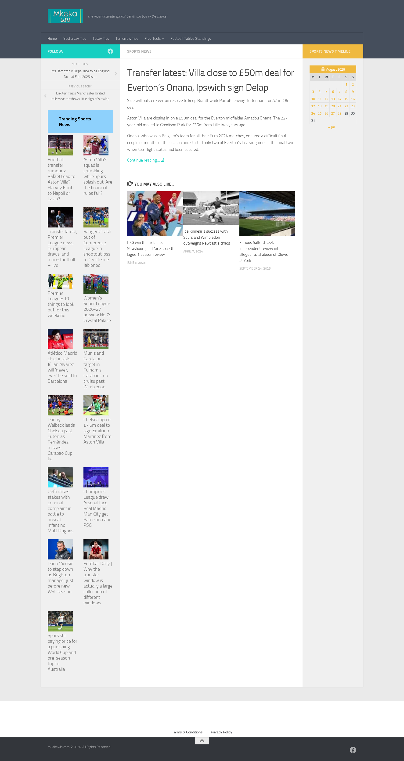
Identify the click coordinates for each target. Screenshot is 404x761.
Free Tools (153, 38)
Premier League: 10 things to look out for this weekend (61, 304)
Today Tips (101, 38)
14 (339, 99)
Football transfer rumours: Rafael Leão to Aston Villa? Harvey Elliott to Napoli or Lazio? (62, 179)
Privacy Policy (221, 732)
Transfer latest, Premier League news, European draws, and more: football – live (62, 248)
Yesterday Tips (74, 38)
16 (353, 99)
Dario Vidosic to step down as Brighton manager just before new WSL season (60, 577)
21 (339, 106)
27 (333, 113)
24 (313, 113)
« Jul (331, 127)
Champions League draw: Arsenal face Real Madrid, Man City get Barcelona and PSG (97, 508)
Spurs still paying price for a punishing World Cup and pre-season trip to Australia (62, 652)
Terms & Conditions (187, 732)
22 (346, 106)
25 (319, 113)
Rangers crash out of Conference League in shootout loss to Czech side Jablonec (97, 248)
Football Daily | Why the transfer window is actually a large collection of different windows (97, 583)
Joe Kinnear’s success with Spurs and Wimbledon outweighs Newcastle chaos (206, 237)
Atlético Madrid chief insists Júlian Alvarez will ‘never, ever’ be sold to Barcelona (62, 367)
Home (52, 38)
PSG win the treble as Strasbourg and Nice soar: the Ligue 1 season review (152, 248)
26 (326, 113)
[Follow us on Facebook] (110, 51)
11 (319, 99)
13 (333, 99)
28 (339, 113)
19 (326, 106)
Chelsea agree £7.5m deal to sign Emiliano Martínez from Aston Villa (97, 431)
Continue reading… (143, 160)
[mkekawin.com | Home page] (65, 16)
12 (326, 99)
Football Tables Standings (191, 38)
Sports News (139, 51)
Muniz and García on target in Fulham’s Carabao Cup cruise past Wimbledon (95, 370)
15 (346, 99)
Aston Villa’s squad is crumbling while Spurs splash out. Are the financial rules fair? (97, 176)
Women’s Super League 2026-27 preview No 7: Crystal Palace (97, 309)
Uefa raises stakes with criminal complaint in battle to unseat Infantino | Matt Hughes (60, 511)
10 (313, 99)
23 (353, 106)
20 (333, 106)
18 (319, 106)
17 (313, 106)
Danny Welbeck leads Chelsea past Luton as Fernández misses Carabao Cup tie (61, 439)
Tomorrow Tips (126, 38)
